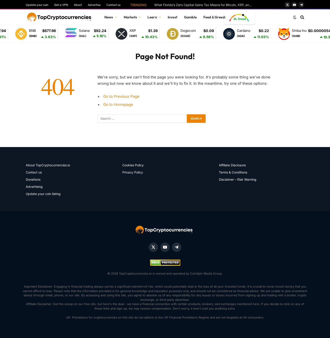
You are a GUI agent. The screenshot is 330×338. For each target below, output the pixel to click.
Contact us (113, 4)
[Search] (301, 17)
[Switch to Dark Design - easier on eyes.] (294, 17)
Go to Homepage (118, 104)
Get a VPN (61, 4)
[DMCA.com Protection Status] (165, 264)
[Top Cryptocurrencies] (59, 17)
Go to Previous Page (121, 96)
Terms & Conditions (233, 172)
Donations (33, 179)
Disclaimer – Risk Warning (237, 179)
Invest (172, 17)
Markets (130, 17)
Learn (152, 17)
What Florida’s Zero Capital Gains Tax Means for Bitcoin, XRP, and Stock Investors (204, 5)
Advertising (34, 186)
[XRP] (117, 34)
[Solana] (66, 33)
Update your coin (37, 4)
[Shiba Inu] (279, 34)
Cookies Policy (133, 165)
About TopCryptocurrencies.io (48, 165)
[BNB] (16, 34)
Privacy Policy (132, 172)
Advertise (94, 4)
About (78, 4)
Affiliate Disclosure (232, 165)
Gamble (190, 17)
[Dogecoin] (168, 34)
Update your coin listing (43, 194)
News (108, 17)
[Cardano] (224, 34)
